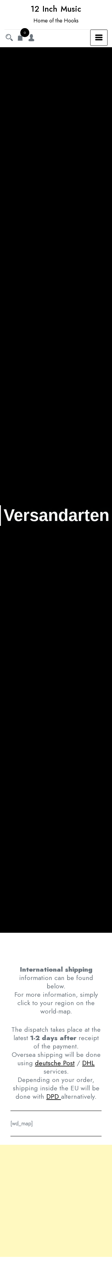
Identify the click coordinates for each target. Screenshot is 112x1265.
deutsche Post (55, 1063)
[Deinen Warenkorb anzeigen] (20, 38)
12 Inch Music (56, 9)
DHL (88, 1063)
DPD (53, 1096)
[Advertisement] (56, 1201)
